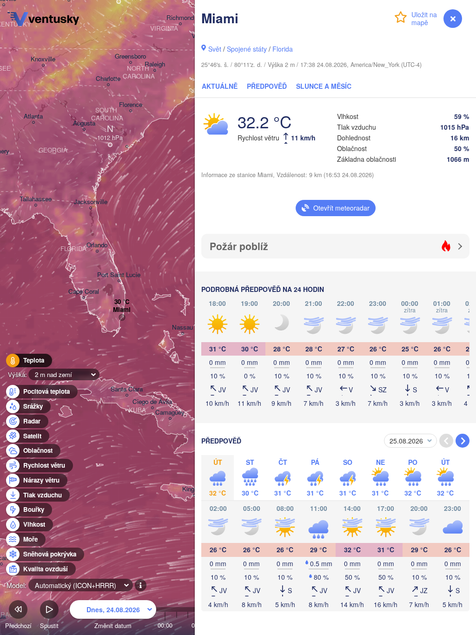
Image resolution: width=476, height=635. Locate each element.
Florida (282, 48)
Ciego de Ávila (152, 402)
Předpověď (267, 86)
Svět (214, 48)
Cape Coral (83, 292)
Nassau (182, 327)
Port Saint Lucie (118, 275)
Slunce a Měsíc (323, 86)
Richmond (180, 18)
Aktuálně (220, 86)
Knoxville (43, 59)
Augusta (84, 123)
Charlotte (108, 79)
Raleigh (155, 64)
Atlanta (33, 116)
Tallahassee (36, 199)
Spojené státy (247, 48)
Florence (130, 105)
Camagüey (170, 413)
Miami (122, 310)
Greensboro (130, 56)
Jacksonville (90, 202)
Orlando (96, 245)
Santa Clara (127, 389)
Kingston (194, 489)
